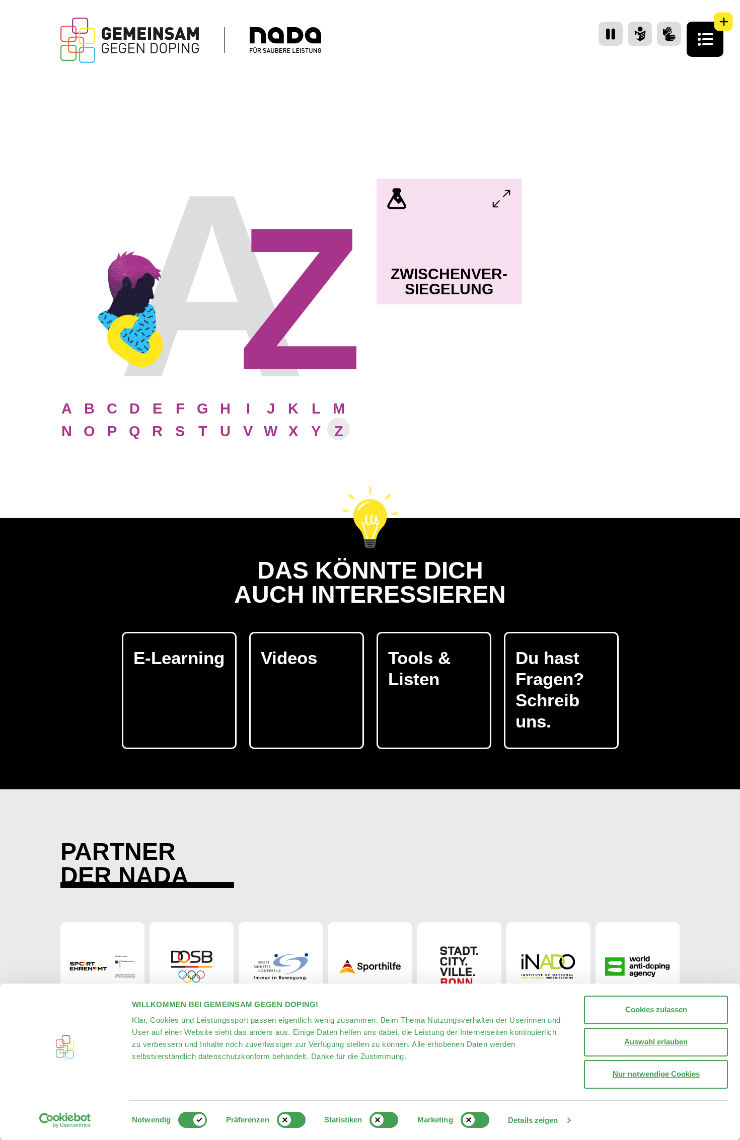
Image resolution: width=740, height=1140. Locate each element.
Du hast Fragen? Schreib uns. (549, 689)
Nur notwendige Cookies (656, 1074)
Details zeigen (533, 1120)
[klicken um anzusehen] (501, 198)
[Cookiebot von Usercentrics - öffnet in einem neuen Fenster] (65, 1120)
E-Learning (179, 658)
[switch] (291, 1120)
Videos (289, 658)
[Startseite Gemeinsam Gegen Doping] (129, 40)
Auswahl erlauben (656, 1041)
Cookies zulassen (656, 1009)
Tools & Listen (419, 668)
